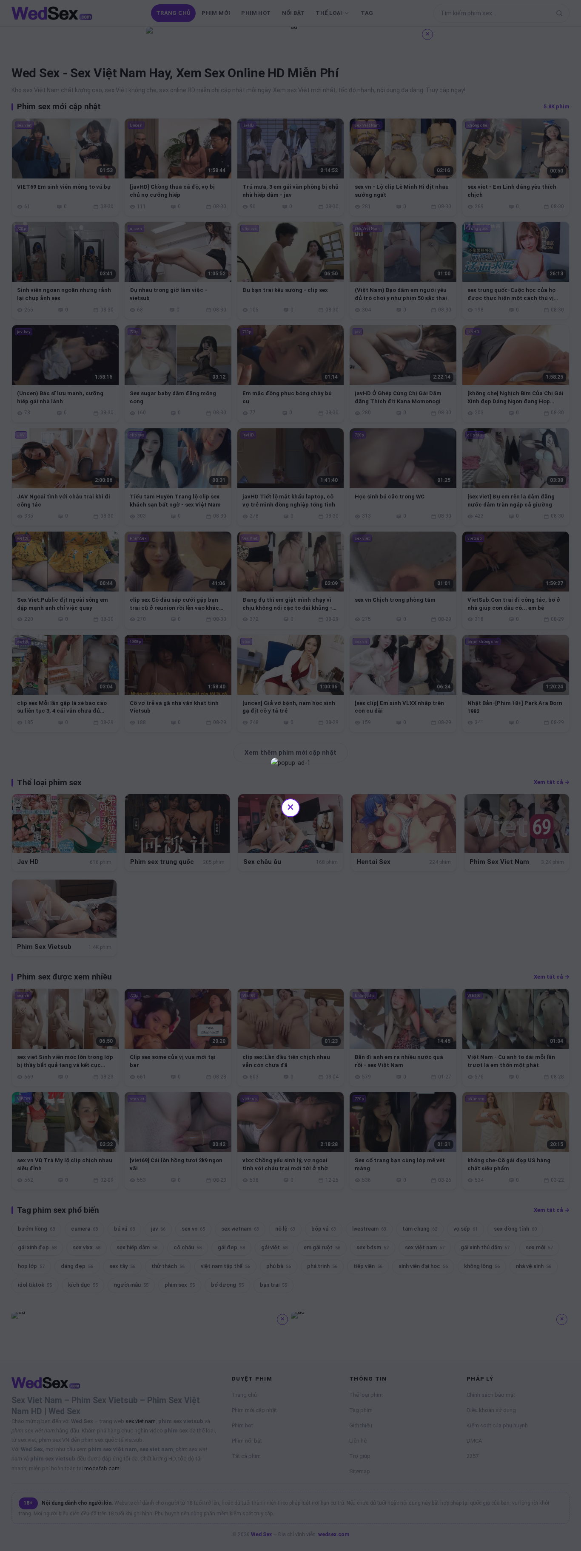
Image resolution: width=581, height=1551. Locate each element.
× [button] (290, 806)
